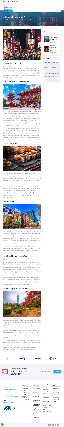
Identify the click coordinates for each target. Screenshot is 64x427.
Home (4, 19)
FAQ (25, 394)
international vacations (34, 133)
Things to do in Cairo (50, 76)
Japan (31, 113)
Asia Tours (56, 397)
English (53, 1)
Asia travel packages (25, 123)
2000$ (52, 42)
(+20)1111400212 (9, 390)
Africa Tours (56, 394)
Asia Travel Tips (16, 19)
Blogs (25, 397)
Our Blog (9, 19)
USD (59, 1)
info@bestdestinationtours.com (15, 396)
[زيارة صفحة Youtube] (8, 1)
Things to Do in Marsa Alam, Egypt (51, 63)
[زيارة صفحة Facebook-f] (3, 1)
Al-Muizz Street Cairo (50, 69)
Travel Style (26, 402)
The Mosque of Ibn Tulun (51, 80)
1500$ (52, 52)
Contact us (26, 399)
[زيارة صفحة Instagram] (7, 1)
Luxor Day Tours (47, 405)
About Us (26, 388)
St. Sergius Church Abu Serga (52, 73)
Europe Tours (57, 392)
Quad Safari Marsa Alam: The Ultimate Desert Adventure (52, 66)
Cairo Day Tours (47, 387)
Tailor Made (7, 10)
